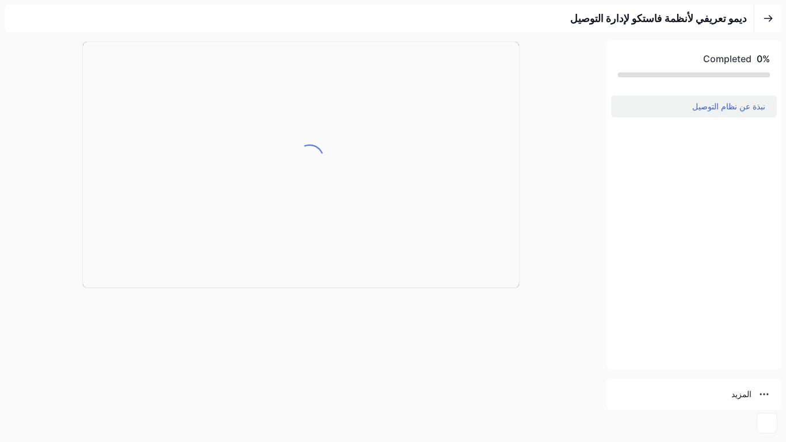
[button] (694, 106)
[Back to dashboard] (768, 18)
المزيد (741, 394)
